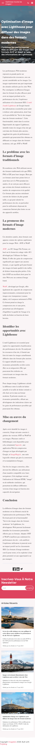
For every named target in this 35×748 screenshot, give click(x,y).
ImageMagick (16, 454)
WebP (5, 286)
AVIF (5, 249)
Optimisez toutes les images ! (13, 3)
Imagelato (12, 742)
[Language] (32, 3)
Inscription (29, 588)
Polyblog (3, 744)
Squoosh (18, 445)
